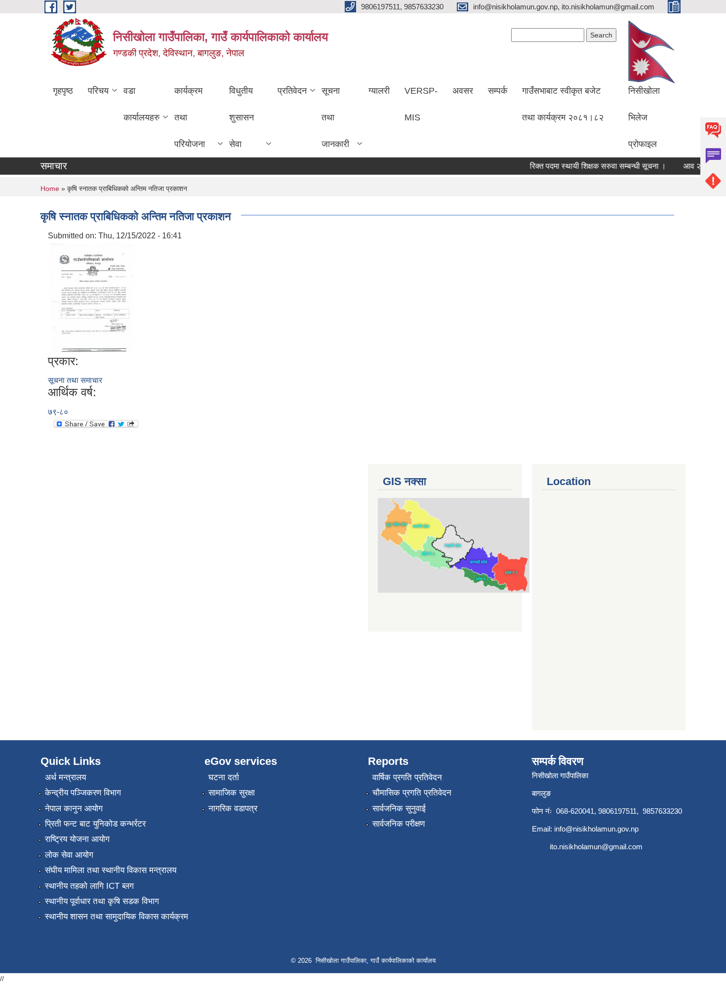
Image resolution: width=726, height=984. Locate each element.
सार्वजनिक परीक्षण (398, 824)
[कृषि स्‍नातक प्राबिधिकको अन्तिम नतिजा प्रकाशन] (92, 297)
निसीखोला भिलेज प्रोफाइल (644, 117)
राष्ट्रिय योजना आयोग (77, 839)
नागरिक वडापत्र (232, 808)
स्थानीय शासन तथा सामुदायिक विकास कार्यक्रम (116, 916)
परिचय (98, 91)
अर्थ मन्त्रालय (65, 777)
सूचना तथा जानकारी (335, 117)
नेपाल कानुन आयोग (74, 808)
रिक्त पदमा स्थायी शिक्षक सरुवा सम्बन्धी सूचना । (590, 166)
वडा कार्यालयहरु (141, 104)
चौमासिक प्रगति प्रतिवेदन (411, 792)
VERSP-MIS (421, 104)
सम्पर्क (497, 91)
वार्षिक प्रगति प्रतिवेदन (407, 777)
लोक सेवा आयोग (69, 855)
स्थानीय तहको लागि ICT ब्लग (89, 886)
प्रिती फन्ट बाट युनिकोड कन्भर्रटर (95, 824)
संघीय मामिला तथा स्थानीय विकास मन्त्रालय (110, 870)
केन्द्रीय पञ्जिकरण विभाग (83, 792)
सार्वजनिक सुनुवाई (399, 808)
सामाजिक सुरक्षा (231, 792)
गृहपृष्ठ (63, 91)
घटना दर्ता (223, 777)
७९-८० (58, 412)
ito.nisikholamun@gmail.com (596, 846)
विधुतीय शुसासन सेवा (241, 117)
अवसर (462, 91)
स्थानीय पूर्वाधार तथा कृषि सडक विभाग (102, 901)
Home (49, 188)
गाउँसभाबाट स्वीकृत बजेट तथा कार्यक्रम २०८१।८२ (563, 104)
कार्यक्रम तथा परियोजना (189, 117)
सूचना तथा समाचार (75, 380)
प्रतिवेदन (292, 91)
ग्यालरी (379, 91)
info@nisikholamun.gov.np (596, 829)
